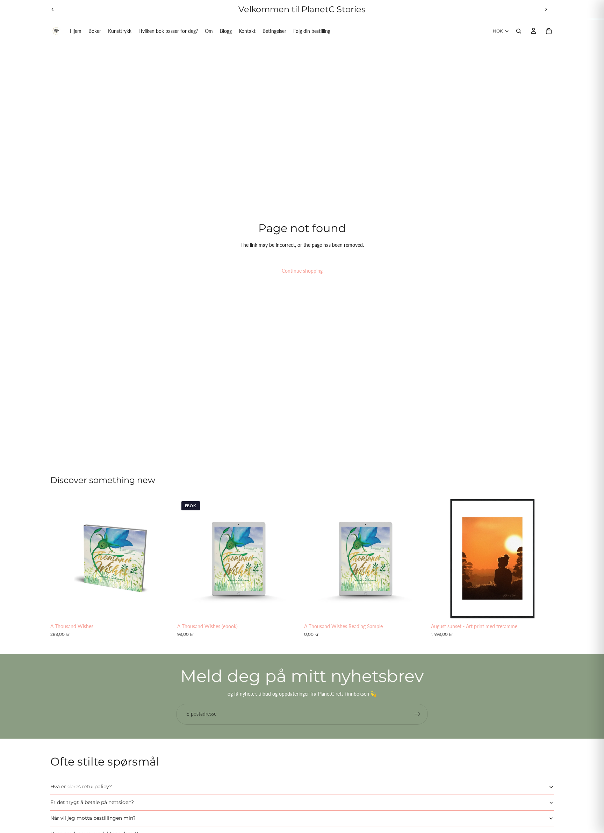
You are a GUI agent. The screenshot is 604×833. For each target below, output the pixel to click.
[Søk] (518, 31)
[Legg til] (162, 609)
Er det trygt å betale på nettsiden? (92, 802)
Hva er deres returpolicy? (81, 786)
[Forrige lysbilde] (52, 9)
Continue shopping (302, 271)
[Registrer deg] (417, 714)
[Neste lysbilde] (546, 9)
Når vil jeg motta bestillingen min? (93, 818)
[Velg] (543, 609)
